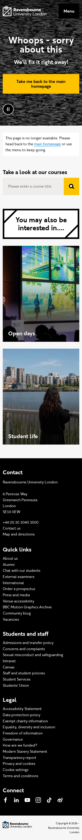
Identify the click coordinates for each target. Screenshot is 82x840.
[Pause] (8, 109)
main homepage (47, 144)
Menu (69, 11)
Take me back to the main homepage (41, 84)
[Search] (71, 186)
